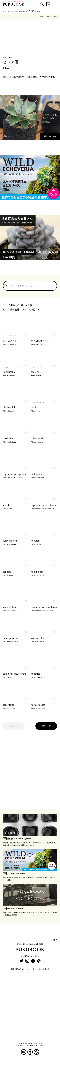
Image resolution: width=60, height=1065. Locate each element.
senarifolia (9, 706)
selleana (8, 573)
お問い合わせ (42, 969)
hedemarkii (37, 475)
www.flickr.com (11, 336)
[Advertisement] (30, 767)
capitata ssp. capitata (14, 475)
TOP (55, 940)
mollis (35, 409)
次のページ (46, 726)
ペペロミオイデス (40, 342)
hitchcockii (9, 409)
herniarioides (38, 706)
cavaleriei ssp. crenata (14, 675)
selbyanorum (10, 542)
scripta (7, 506)
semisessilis (37, 639)
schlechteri (37, 440)
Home (41, 16)
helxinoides (37, 573)
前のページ (13, 726)
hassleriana (9, 440)
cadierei (36, 373)
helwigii (36, 542)
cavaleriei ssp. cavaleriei (44, 608)
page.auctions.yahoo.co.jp (14, 367)
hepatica (36, 675)
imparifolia (9, 373)
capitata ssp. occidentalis (44, 506)
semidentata (10, 608)
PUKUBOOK (13, 4)
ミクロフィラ (10, 342)
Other (49, 16)
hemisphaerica (10, 639)
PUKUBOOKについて (21, 969)
